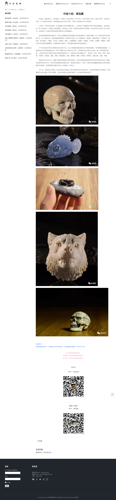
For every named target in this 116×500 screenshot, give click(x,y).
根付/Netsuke (48, 4)
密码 (6, 476)
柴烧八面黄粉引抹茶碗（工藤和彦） (15, 38)
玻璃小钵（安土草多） (11, 58)
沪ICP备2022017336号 (62, 497)
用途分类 (88, 4)
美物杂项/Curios (99, 4)
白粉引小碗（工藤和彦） (12, 44)
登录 (49, 452)
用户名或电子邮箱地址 (11, 470)
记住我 (8, 482)
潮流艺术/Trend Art (62, 4)
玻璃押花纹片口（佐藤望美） (13, 54)
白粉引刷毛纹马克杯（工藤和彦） (14, 48)
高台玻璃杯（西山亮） (11, 26)
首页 (6, 9)
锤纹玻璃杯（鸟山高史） (12, 18)
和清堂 (76, 497)
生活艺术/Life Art (77, 4)
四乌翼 (40, 441)
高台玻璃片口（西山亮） (12, 34)
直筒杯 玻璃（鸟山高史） (12, 22)
